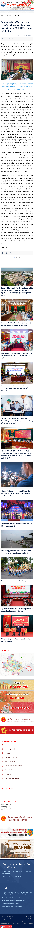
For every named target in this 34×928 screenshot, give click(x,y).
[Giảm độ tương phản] (12, 39)
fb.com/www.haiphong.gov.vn (11, 903)
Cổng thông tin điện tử (15, 3)
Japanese (14, 8)
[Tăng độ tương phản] (9, 39)
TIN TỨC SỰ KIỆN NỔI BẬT (12, 15)
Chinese (25, 8)
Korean (20, 8)
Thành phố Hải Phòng (18, 5)
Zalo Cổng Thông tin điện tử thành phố (12, 906)
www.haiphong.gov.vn (5, 919)
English (9, 8)
